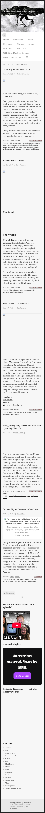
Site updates (9, 780)
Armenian (11, 579)
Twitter (6, 402)
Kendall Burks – (13, 160)
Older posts (9, 593)
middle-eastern (32, 412)
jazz (9, 147)
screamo (9, 149)
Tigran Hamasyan (21, 581)
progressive (30, 147)
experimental (24, 145)
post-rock (19, 147)
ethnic (11, 412)
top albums (17, 149)
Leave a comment (35, 140)
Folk (30, 145)
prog (24, 147)
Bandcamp (18, 39)
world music (35, 149)
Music (23, 491)
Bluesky (20, 44)
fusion (22, 579)
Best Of (7, 750)
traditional (6, 414)
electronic (15, 145)
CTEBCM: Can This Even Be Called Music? (22, 16)
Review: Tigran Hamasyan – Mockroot (20, 509)
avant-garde (7, 145)
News (5, 493)
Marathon (7, 48)
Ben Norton (20, 514)
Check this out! (15, 140)
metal (13, 147)
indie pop (15, 290)
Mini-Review (14, 410)
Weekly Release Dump (13, 788)
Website (6, 405)
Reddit (30, 39)
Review (17, 577)
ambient (28, 143)
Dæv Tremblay (21, 165)
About (31, 44)
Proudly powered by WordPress (20, 803)
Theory (7, 783)
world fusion (26, 149)
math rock (30, 290)
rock (4, 149)
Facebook (7, 44)
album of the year (18, 143)
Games (7, 758)
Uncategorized (10, 786)
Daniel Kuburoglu (23, 74)
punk (36, 147)
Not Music (21, 48)
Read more (29, 136)
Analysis (8, 748)
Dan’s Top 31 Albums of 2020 (16, 69)
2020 (10, 143)
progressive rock (8, 292)
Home (6, 39)
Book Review (10, 753)
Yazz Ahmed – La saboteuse (15, 303)
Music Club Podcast (12, 57)
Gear (6, 761)
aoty (33, 143)
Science (8, 777)
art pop (37, 143)
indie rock (23, 290)
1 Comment (38, 577)
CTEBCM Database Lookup (16, 53)
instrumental (29, 579)
